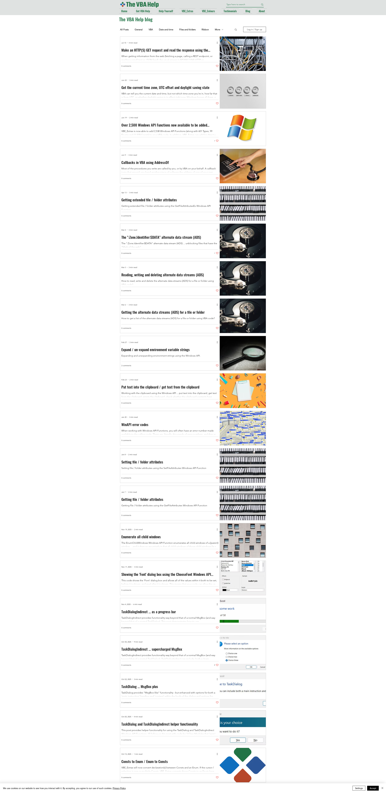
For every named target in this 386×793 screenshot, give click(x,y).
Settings (359, 788)
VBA (151, 29)
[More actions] (218, 42)
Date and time (166, 29)
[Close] (382, 788)
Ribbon (205, 29)
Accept (373, 788)
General (139, 29)
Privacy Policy (119, 788)
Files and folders (187, 29)
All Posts (124, 29)
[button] (235, 29)
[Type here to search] (262, 4)
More (217, 29)
